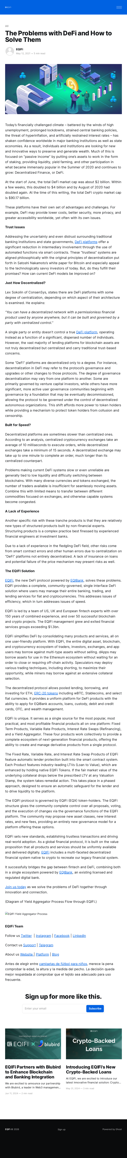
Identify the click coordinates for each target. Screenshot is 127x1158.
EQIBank (77, 580)
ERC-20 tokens (46, 693)
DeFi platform (86, 332)
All (6, 26)
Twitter (26, 936)
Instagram (43, 936)
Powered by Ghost (112, 1129)
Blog (55, 954)
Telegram (46, 945)
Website (27, 954)
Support (29, 945)
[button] (119, 7)
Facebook (62, 936)
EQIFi (19, 49)
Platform (42, 954)
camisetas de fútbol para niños (63, 964)
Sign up (61, 1129)
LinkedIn (79, 936)
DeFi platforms (86, 242)
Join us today (15, 887)
